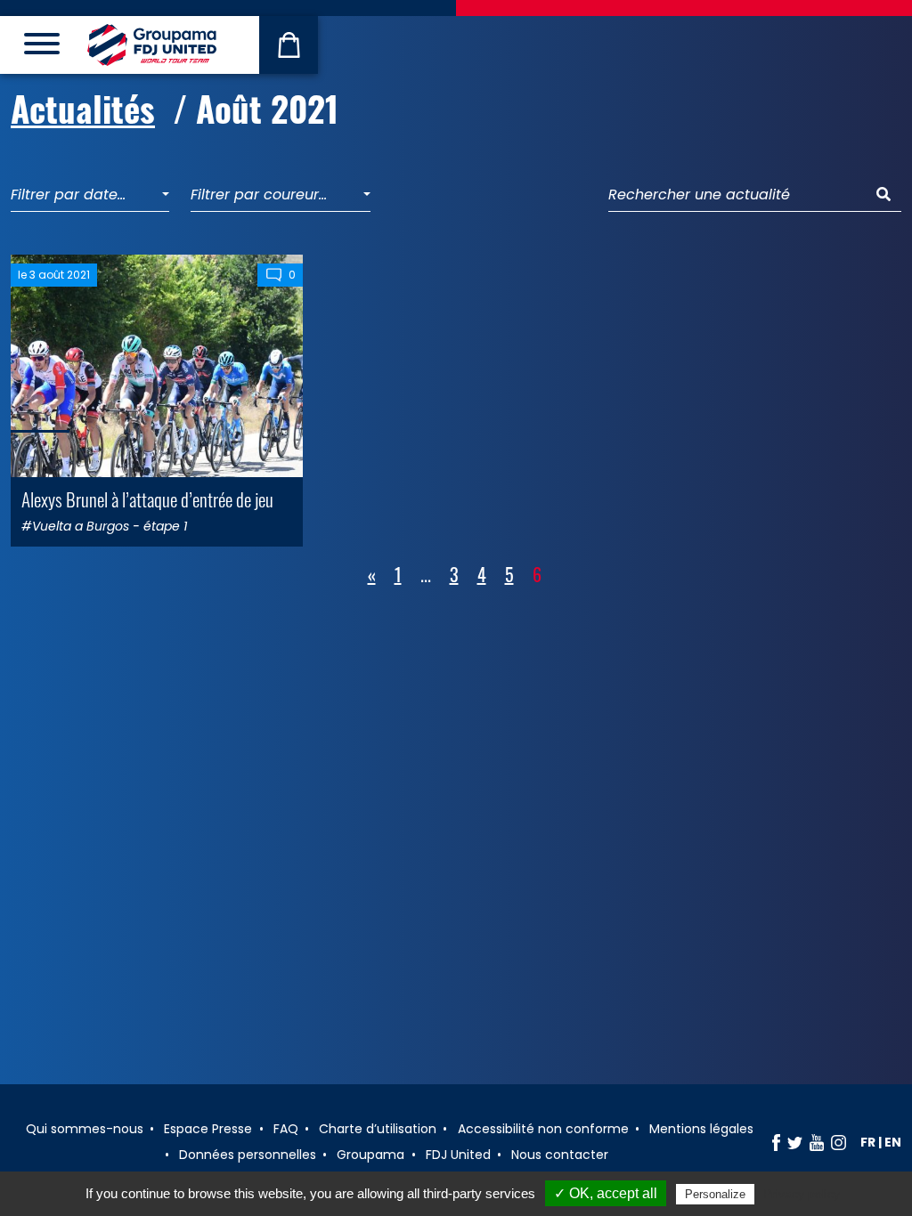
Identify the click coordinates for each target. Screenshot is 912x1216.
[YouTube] (816, 1142)
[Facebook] (776, 1142)
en (892, 1142)
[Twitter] (795, 1142)
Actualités (83, 108)
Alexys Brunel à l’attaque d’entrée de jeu (147, 499)
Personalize (715, 1194)
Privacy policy (801, 1194)
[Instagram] (838, 1142)
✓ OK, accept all (605, 1193)
